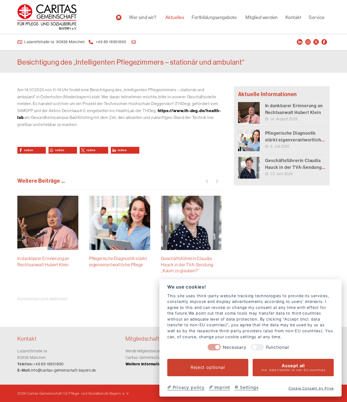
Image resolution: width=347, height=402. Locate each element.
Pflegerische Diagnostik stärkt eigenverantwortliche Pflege (294, 139)
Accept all (293, 367)
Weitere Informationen (147, 364)
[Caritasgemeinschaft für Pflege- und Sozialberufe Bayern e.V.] (47, 17)
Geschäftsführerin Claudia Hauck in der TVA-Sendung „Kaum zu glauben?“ (293, 167)
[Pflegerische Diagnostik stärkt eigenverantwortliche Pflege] (249, 140)
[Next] (217, 181)
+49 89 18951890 (48, 364)
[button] (31, 150)
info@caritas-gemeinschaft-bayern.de (63, 370)
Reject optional (208, 367)
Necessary (234, 347)
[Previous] (207, 181)
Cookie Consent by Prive (311, 388)
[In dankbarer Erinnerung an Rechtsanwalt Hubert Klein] (249, 113)
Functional (277, 347)
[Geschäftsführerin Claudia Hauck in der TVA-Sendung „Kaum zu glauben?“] (249, 168)
